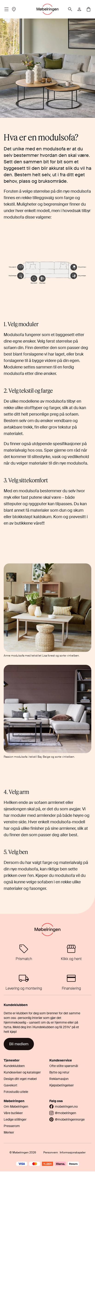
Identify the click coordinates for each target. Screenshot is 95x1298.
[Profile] (79, 9)
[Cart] (88, 9)
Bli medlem (18, 1044)
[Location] (14, 9)
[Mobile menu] (6, 9)
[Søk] (70, 9)
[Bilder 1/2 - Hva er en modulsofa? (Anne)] (47, 607)
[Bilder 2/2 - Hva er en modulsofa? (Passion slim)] (47, 709)
